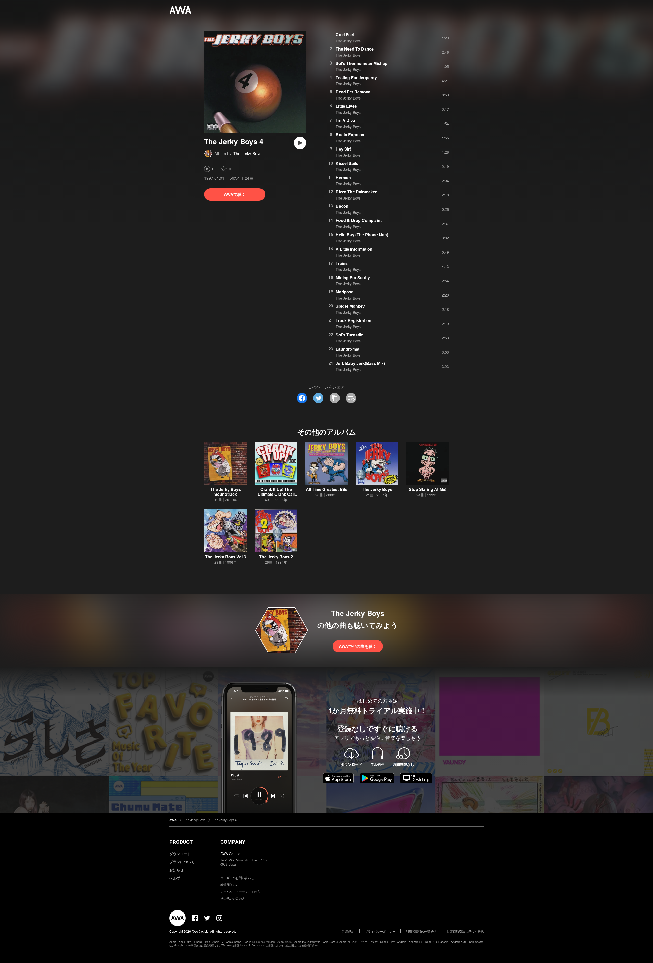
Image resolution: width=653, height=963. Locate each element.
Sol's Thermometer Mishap (361, 63)
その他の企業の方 (232, 898)
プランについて (181, 861)
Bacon (342, 206)
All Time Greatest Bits (326, 489)
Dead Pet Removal (353, 92)
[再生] (300, 143)
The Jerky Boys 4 (225, 820)
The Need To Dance (355, 49)
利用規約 (348, 931)
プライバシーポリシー (380, 931)
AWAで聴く (235, 194)
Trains (342, 263)
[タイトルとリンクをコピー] (335, 398)
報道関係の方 (229, 884)
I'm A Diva (345, 120)
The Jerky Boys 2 (276, 557)
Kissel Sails (347, 163)
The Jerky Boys (247, 153)
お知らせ (176, 869)
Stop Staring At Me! (427, 489)
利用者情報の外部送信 (421, 931)
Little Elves (346, 106)
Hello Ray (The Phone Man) (362, 235)
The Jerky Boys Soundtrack (225, 491)
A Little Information (354, 249)
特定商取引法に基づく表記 (465, 931)
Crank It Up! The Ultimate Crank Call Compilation (276, 494)
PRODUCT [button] (181, 842)
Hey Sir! (343, 149)
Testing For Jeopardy (356, 77)
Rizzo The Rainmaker (356, 192)
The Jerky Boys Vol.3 (225, 557)
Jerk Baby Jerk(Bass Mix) (360, 363)
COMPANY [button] (232, 842)
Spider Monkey (350, 306)
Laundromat (347, 349)
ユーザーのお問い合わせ (237, 877)
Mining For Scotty (353, 277)
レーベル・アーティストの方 (240, 891)
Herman (343, 177)
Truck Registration (353, 320)
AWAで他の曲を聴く (358, 646)
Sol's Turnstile (349, 335)
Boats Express (350, 135)
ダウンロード (180, 853)
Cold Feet (345, 35)
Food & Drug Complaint (359, 220)
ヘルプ (174, 878)
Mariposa (345, 292)
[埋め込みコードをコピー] (351, 398)
